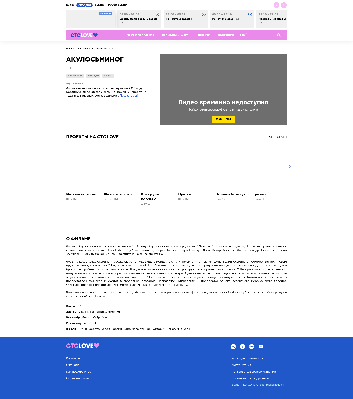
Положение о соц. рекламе (251, 378)
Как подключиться (79, 371)
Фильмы (223, 119)
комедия (93, 75)
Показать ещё (129, 95)
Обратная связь (77, 378)
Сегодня (84, 5)
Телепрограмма (140, 35)
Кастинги (226, 35)
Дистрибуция (241, 365)
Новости (203, 35)
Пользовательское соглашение (254, 371)
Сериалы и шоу (175, 35)
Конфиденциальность (247, 358)
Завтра (100, 5)
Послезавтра (118, 5)
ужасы (108, 75)
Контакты (73, 358)
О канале (72, 365)
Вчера (70, 5)
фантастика (75, 75)
